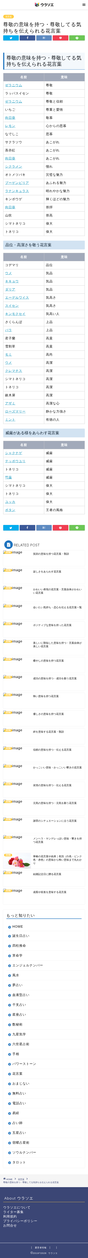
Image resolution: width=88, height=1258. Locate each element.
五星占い (19, 1132)
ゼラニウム (13, 85)
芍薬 (8, 477)
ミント (10, 419)
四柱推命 (19, 945)
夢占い (17, 985)
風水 (15, 975)
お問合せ (10, 1225)
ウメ (8, 273)
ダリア (10, 289)
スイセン (12, 305)
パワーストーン (24, 1064)
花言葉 (8, 16)
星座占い (19, 1014)
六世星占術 (20, 1044)
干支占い (19, 1004)
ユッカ (10, 502)
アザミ (10, 403)
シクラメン (13, 166)
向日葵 (10, 117)
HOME (17, 926)
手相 (15, 1054)
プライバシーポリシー (20, 1221)
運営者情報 (41, 1247)
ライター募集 (13, 1212)
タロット (19, 1162)
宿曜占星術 (20, 1142)
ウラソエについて (17, 1207)
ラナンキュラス (17, 191)
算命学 (17, 955)
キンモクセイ (15, 314)
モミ (8, 354)
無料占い (19, 1093)
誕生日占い (20, 936)
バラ (8, 330)
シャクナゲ (13, 453)
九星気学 (19, 1034)
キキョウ (12, 281)
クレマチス (13, 371)
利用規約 (10, 1216)
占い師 (17, 1123)
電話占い (19, 1103)
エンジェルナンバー (27, 965)
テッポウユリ (15, 461)
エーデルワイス (17, 297)
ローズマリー (15, 411)
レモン (10, 126)
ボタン (10, 510)
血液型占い (20, 995)
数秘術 (17, 1024)
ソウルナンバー (24, 1152)
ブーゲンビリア (17, 183)
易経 (15, 1113)
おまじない (20, 1083)
